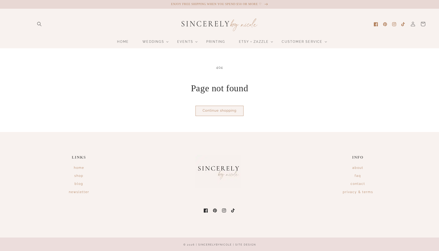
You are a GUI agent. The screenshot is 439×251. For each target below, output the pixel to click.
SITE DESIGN (245, 244)
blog (79, 184)
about (357, 168)
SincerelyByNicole (215, 244)
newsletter (79, 192)
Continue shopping (219, 110)
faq (358, 176)
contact (358, 184)
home (79, 168)
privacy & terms (358, 192)
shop (78, 176)
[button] (39, 24)
